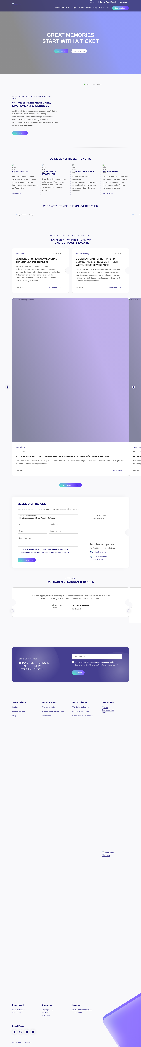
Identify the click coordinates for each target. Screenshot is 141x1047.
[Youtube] (33, 1031)
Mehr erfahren (79, 51)
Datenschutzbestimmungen (98, 662)
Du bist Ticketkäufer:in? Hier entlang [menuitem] (113, 2)
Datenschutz (28, 1042)
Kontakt (15, 707)
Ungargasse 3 (47, 1010)
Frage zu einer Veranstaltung (53, 711)
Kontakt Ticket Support (80, 711)
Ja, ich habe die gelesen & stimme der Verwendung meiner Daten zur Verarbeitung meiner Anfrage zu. (45, 550)
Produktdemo (47, 716)
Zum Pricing (16, 193)
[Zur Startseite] (18, 5)
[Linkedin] (26, 1031)
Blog (14, 716)
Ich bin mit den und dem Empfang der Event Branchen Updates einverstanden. (96, 663)
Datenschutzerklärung (42, 549)
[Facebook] (14, 1031)
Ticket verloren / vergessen (82, 716)
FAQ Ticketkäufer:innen (81, 707)
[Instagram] (20, 1031)
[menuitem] (60, 8)
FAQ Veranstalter (18, 711)
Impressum (16, 1042)
